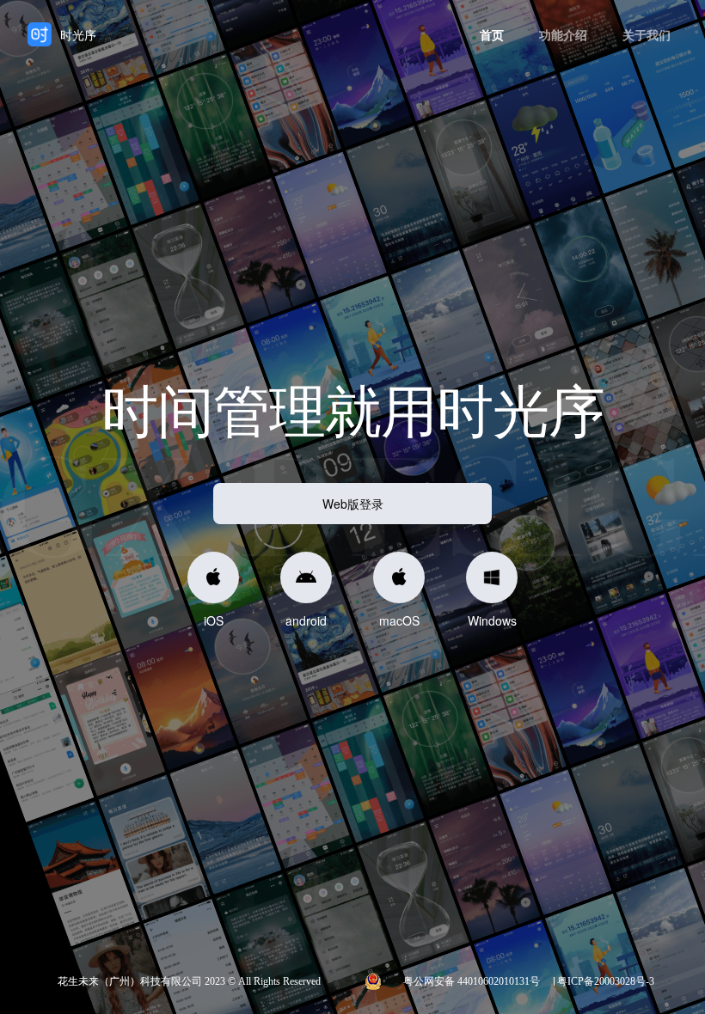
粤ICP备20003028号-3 (605, 981)
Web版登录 (352, 503)
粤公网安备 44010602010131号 (471, 981)
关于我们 (646, 34)
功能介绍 (563, 34)
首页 (492, 34)
